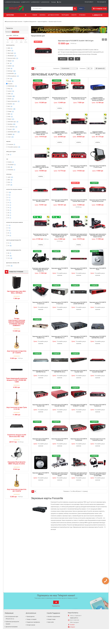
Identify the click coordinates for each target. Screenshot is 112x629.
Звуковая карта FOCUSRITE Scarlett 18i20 (78, 371)
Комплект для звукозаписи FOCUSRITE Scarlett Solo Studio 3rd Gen (97, 235)
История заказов (31, 625)
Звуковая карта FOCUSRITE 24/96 (59, 269)
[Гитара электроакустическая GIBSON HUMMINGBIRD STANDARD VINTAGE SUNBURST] (16, 309)
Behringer (10, 71)
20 (8, 210)
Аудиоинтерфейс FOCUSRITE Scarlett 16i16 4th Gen (59, 133)
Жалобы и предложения (54, 616)
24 (8, 245)
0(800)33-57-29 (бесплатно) (13, 2)
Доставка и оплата (53, 15)
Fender (9, 81)
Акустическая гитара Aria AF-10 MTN (16, 352)
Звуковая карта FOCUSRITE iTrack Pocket (97, 166)
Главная (34, 15)
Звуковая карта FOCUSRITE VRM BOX (40, 473)
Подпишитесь (56, 606)
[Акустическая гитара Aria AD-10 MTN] (16, 480)
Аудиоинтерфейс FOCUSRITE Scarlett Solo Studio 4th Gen (40, 133)
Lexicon (10, 91)
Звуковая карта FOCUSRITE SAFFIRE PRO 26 (40, 371)
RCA (9, 182)
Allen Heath (10, 53)
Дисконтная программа (12, 626)
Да (8, 154)
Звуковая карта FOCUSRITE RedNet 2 (97, 303)
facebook (72, 624)
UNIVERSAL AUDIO (12, 131)
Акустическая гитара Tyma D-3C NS (16, 408)
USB (9, 167)
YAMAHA (10, 134)
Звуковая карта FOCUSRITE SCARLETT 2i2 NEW (78, 405)
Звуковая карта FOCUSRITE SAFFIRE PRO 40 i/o (59, 371)
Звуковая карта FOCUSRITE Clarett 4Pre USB (78, 166)
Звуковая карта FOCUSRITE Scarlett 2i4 (97, 405)
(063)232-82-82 (45, 2)
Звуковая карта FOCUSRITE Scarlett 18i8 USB (59, 405)
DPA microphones (12, 76)
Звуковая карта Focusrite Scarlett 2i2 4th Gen (59, 98)
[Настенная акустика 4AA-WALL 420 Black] (16, 282)
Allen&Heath (11, 55)
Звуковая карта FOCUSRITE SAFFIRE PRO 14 (59, 337)
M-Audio (10, 96)
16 (8, 205)
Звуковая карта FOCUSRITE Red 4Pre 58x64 (40, 200)
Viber (60, 2)
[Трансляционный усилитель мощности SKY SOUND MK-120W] (16, 369)
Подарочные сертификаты (33, 622)
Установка (82, 15)
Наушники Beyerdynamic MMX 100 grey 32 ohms (17, 463)
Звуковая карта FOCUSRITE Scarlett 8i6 (78, 439)
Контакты (42, 15)
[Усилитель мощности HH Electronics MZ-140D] (16, 426)
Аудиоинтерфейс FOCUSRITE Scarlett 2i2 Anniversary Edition (98, 99)
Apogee (9, 60)
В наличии (10, 144)
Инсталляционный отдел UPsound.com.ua (12, 617)
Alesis (9, 50)
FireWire (10, 162)
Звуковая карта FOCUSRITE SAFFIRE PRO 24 (78, 337)
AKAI (9, 48)
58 (8, 215)
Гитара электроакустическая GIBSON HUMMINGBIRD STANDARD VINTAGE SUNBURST (16, 322)
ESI (8, 78)
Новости (73, 15)
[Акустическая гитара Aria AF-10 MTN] (16, 342)
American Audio (12, 58)
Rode (9, 116)
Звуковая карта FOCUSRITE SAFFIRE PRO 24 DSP (97, 337)
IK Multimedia (11, 86)
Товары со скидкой (31, 619)
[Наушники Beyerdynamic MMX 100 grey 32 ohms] (16, 453)
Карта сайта (51, 622)
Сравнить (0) (100, 68)
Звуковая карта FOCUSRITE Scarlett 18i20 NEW (97, 371)
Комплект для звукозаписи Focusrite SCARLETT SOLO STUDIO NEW (97, 474)
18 (8, 207)
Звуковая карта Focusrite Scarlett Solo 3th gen (78, 98)
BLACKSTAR (11, 73)
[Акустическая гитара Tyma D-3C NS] (16, 398)
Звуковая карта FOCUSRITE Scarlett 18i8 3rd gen (75, 41)
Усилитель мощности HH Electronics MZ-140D (16, 435)
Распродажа (65, 15)
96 (8, 255)
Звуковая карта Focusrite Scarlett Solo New (97, 439)
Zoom (9, 137)
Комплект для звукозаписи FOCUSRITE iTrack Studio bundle (59, 474)
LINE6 (9, 93)
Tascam (10, 129)
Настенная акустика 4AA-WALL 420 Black (16, 292)
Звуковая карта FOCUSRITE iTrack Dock (40, 303)
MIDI (9, 179)
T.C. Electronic (11, 126)
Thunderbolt (11, 164)
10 (8, 202)
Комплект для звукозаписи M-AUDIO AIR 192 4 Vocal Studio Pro (40, 270)
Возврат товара (51, 619)
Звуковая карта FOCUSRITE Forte (97, 269)
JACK (9, 177)
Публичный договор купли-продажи (12, 623)
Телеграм (53, 2)
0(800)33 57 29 (98, 15)
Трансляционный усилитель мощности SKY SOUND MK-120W (16, 380)
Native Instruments (12, 101)
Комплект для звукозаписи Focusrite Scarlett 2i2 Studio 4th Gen (78, 235)
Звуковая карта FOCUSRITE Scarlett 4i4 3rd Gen (97, 200)
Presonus (10, 109)
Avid (9, 68)
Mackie (9, 98)
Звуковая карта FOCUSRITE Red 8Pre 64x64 (59, 200)
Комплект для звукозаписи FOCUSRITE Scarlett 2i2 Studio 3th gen (59, 235)
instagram (72, 627)
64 (8, 217)
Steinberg (10, 124)
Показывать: (83, 68)
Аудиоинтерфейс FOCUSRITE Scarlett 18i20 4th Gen (97, 133)
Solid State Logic (12, 121)
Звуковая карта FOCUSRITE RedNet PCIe (40, 337)
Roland (9, 119)
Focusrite (16, 32)
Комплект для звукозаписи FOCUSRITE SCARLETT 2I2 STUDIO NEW (78, 474)
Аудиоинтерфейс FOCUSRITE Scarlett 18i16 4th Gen (78, 133)
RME (9, 114)
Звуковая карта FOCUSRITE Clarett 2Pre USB (59, 166)
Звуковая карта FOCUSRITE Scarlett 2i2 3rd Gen (40, 98)
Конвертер (10, 169)
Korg (9, 88)
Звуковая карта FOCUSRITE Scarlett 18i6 (40, 405)
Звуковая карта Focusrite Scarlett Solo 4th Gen (40, 234)
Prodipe (9, 111)
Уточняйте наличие (13, 147)
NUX (9, 106)
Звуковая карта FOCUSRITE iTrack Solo (59, 303)
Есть (9, 265)
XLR (9, 184)
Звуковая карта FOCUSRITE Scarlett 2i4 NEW (40, 439)
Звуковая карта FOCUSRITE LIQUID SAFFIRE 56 (78, 303)
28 (8, 212)
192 (9, 258)
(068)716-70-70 (26, 2)
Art (8, 63)
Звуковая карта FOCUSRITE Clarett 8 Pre (78, 269)
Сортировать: (56, 68)
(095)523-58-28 (35, 2)
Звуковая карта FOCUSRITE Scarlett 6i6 (59, 439)
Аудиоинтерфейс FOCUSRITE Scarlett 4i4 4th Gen (41, 167)
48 (8, 253)
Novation (10, 103)
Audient (10, 66)
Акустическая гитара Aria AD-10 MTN (16, 490)
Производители (30, 616)
